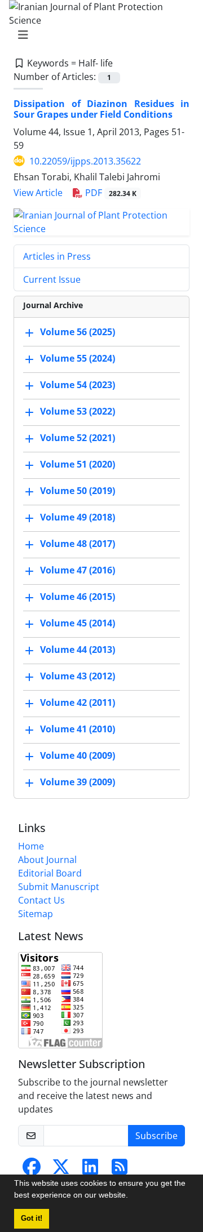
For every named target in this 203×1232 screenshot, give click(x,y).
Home (31, 846)
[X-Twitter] (60, 1170)
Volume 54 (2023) (77, 385)
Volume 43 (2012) (77, 676)
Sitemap (35, 914)
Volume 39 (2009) (77, 782)
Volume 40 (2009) (77, 755)
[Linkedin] (90, 1170)
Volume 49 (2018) (77, 517)
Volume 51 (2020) (77, 464)
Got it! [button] (31, 1218)
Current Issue (52, 279)
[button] (132, 1196)
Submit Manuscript (58, 886)
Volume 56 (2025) (77, 332)
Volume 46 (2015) (77, 596)
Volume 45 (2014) (77, 623)
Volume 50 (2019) (77, 490)
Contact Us (41, 900)
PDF (109, 192)
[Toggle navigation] (98, 35)
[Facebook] (31, 1170)
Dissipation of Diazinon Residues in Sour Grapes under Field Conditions (101, 109)
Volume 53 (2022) (77, 411)
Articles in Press (57, 256)
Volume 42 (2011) (77, 702)
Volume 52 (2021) (77, 438)
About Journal (47, 859)
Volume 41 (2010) (77, 729)
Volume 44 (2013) (77, 649)
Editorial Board (50, 873)
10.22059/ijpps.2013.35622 (85, 161)
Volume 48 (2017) (77, 543)
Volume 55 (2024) (77, 358)
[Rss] (119, 1170)
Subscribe (156, 1135)
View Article (38, 192)
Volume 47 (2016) (77, 570)
